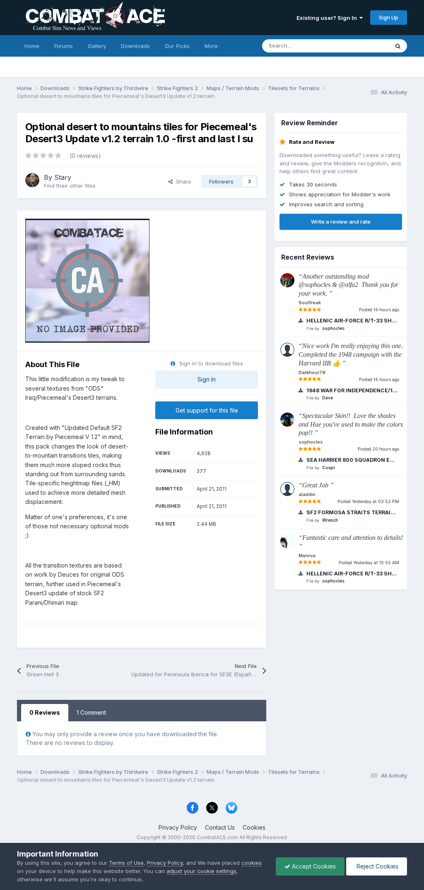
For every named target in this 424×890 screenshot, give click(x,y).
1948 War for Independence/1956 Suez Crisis (351, 390)
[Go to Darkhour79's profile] (287, 350)
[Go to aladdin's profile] (287, 489)
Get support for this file (207, 410)
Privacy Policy (178, 827)
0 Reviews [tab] (44, 712)
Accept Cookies (313, 866)
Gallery (97, 46)
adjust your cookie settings (201, 871)
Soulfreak (310, 302)
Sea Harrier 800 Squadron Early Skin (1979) (351, 460)
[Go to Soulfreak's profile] (287, 280)
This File (367, 46)
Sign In (207, 379)
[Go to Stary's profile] (32, 180)
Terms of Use (126, 862)
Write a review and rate (341, 221)
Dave (327, 397)
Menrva (307, 555)
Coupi (328, 467)
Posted (379, 310)
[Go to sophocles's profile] (287, 420)
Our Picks (177, 46)
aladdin (307, 494)
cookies (251, 862)
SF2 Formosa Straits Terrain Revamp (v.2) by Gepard (351, 512)
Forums (63, 46)
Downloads (135, 46)
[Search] (398, 45)
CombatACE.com (217, 837)
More (211, 46)
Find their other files (70, 185)
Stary (62, 177)
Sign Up (388, 17)
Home (31, 46)
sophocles (333, 328)
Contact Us (220, 827)
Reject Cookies (376, 866)
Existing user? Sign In (327, 17)
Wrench (330, 520)
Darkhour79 (312, 372)
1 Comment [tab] (91, 712)
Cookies (254, 827)
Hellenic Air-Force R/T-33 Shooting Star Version (351, 320)
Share (182, 181)
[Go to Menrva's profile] (287, 541)
